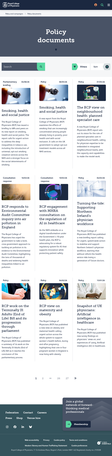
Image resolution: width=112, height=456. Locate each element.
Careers (42, 412)
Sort (96, 66)
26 (58, 378)
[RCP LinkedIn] (23, 427)
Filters (83, 66)
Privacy (46, 440)
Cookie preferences (79, 445)
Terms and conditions (78, 440)
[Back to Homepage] (28, 5)
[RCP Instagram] (7, 427)
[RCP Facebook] (15, 427)
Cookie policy (59, 440)
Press (8, 418)
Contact (28, 412)
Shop (19, 418)
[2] (75, 378)
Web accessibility (32, 440)
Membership (81, 424)
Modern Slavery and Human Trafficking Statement (46, 445)
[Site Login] (95, 5)
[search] (41, 67)
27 (67, 378)
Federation (12, 412)
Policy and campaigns (14, 14)
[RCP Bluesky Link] (30, 427)
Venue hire (33, 418)
